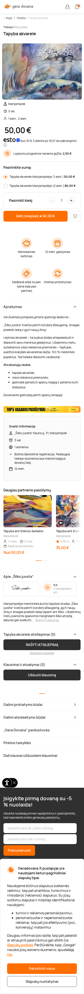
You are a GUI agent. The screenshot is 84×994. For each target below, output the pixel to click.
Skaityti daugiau (47, 620)
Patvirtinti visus (42, 968)
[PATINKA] (75, 216)
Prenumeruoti (19, 850)
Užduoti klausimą (42, 675)
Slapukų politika (20, 945)
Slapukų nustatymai (42, 981)
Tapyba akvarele (38, 18)
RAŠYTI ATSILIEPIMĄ (42, 644)
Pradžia (21, 18)
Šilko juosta (20, 27)
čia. (10, 954)
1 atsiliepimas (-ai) (63, 590)
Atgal (9, 18)
